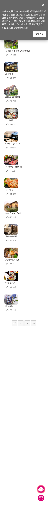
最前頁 (14, 323)
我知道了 (39, 33)
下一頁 (27, 323)
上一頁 (20, 323)
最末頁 (33, 323)
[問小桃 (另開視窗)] (41, 489)
